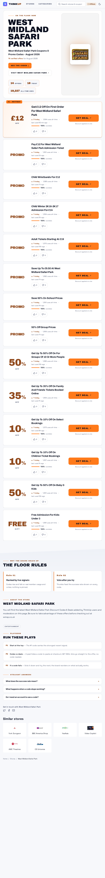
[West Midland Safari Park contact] (13, 710)
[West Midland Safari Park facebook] (9, 710)
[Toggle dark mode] (99, 4)
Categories (45, 4)
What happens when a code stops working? (52, 689)
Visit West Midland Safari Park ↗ (30, 73)
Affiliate (92, 4)
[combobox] (71, 4)
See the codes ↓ (20, 65)
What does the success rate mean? (52, 681)
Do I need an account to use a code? (52, 697)
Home (5, 759)
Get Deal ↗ (83, 118)
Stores (30, 4)
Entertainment (12, 626)
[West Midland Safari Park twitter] (4, 710)
